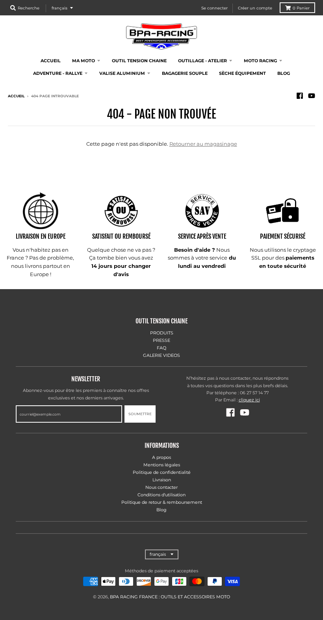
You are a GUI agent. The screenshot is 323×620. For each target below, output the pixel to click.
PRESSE (161, 340)
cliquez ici (249, 400)
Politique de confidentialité (162, 472)
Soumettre (140, 414)
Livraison (161, 480)
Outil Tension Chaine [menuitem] (139, 60)
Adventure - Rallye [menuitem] (57, 73)
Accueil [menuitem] (51, 60)
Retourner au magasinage (203, 144)
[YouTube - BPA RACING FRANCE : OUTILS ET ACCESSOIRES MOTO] (311, 95)
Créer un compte (255, 8)
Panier (301, 8)
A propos (161, 457)
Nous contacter (161, 487)
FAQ (161, 348)
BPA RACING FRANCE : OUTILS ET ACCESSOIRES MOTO (170, 597)
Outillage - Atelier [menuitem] (202, 60)
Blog (161, 509)
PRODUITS (161, 333)
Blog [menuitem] (283, 73)
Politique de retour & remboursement (161, 502)
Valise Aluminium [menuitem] (122, 73)
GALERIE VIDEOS (161, 355)
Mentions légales (161, 465)
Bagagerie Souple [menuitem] (185, 73)
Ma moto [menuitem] (83, 60)
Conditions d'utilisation (161, 494)
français (59, 8)
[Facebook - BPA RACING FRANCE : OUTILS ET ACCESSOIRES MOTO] (299, 95)
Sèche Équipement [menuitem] (242, 73)
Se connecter (214, 8)
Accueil (16, 96)
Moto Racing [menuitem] (260, 60)
